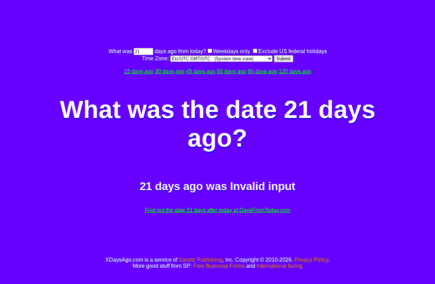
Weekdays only (231, 51)
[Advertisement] (217, 25)
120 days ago (295, 71)
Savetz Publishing (201, 260)
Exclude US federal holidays (292, 51)
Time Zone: (156, 58)
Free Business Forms (219, 266)
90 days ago (262, 71)
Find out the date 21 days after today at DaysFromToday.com (217, 210)
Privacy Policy (311, 260)
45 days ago (200, 71)
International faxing (279, 266)
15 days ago (139, 71)
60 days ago (231, 71)
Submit (284, 58)
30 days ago (170, 71)
